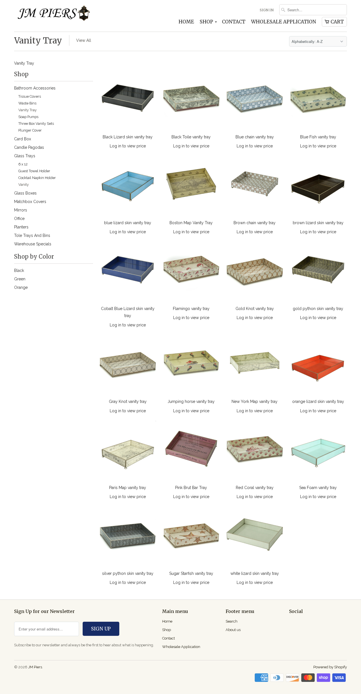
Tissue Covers (29, 96)
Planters (21, 227)
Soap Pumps (28, 117)
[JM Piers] (53, 14)
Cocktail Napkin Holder (37, 178)
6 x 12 (23, 164)
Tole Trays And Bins (32, 235)
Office (19, 218)
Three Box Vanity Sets (36, 123)
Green (19, 279)
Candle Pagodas (29, 147)
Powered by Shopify (330, 667)
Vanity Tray (38, 40)
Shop (208, 22)
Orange (21, 287)
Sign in (267, 10)
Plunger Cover (30, 130)
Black (19, 270)
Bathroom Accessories (35, 88)
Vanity (23, 184)
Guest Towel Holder (34, 171)
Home (186, 22)
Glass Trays (24, 156)
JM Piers (35, 667)
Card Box (22, 139)
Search (231, 621)
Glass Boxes (25, 193)
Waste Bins (27, 103)
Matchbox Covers (30, 201)
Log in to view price (128, 146)
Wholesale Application (283, 22)
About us (233, 630)
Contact (233, 22)
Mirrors (20, 210)
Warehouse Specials (32, 244)
